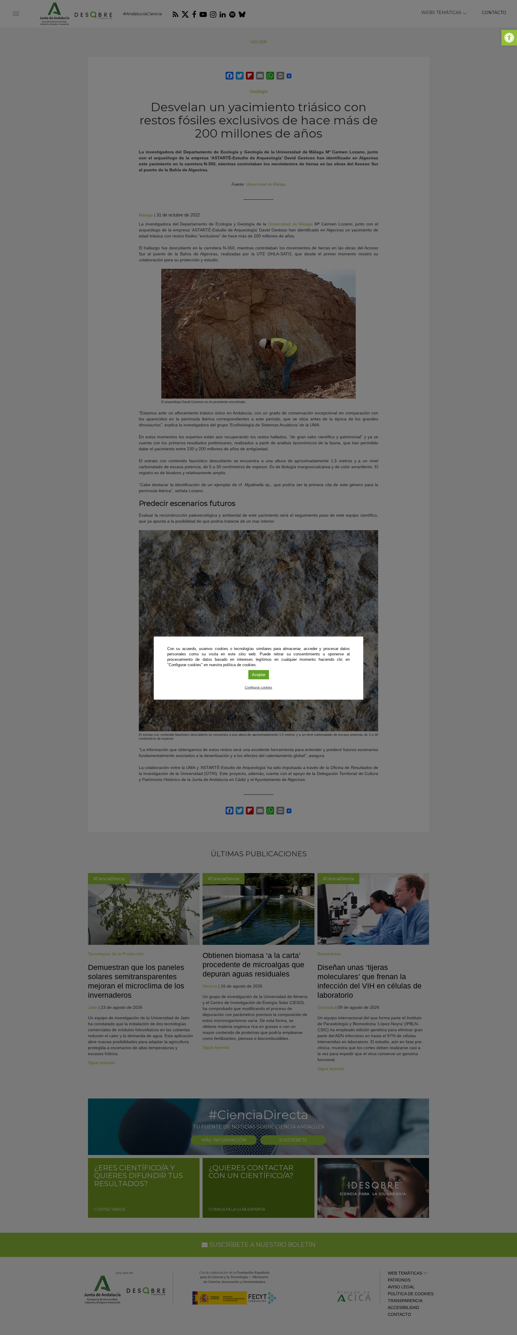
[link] (509, 37)
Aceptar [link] (258, 674)
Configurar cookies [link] (258, 687)
